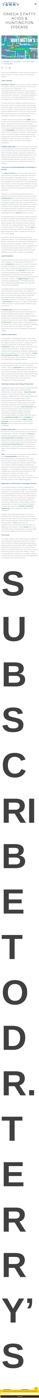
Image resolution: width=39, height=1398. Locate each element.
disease (18, 213)
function (31, 434)
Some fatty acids (30, 392)
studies (26, 527)
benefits (4, 423)
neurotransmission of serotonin (12, 438)
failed (12, 444)
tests (32, 227)
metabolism (5, 347)
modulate (27, 417)
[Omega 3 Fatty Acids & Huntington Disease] (19, 47)
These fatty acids (27, 407)
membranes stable (11, 417)
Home (4, 31)
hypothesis (17, 367)
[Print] (10, 68)
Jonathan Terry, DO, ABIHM (12, 61)
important (21, 270)
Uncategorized (8, 64)
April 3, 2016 (30, 61)
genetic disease (9, 173)
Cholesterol (10, 264)
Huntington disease (8, 84)
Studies (11, 396)
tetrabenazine (6, 198)
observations (7, 301)
